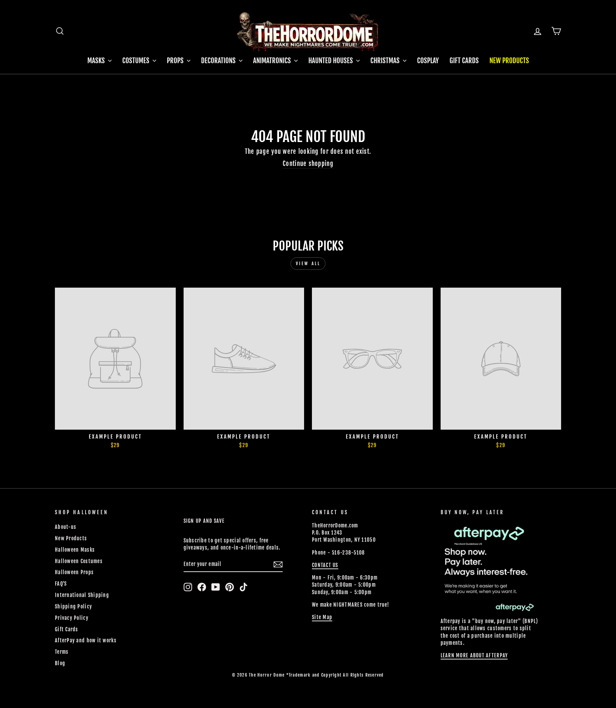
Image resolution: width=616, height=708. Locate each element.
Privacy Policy (71, 618)
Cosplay (428, 60)
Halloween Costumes (79, 561)
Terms (61, 651)
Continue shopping (308, 163)
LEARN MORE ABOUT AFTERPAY (474, 655)
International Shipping (82, 595)
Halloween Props (74, 572)
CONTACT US (325, 565)
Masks (96, 60)
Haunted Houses (331, 60)
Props (176, 60)
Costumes (136, 60)
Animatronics (272, 60)
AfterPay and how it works (86, 640)
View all (308, 263)
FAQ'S (61, 583)
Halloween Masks (75, 549)
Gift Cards (464, 60)
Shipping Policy (73, 606)
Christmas (385, 60)
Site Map (322, 617)
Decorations (219, 60)
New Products (509, 60)
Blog (60, 663)
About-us (65, 527)
